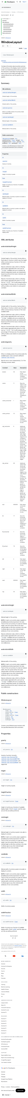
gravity (5, 161)
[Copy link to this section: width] (6, 891)
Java (25, 48)
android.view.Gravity (8, 357)
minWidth (5, 206)
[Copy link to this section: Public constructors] (19, 693)
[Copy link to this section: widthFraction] (12, 913)
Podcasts (3, 978)
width (4, 217)
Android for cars (5, 1010)
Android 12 (3, 1030)
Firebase (3, 1076)
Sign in (24, 1)
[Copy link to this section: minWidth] (9, 854)
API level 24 (8, 37)
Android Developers (5, 12)
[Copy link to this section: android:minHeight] (15, 605)
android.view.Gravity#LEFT (10, 760)
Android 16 (3, 1021)
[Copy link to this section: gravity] (7, 740)
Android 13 (3, 1028)
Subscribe (20, 1090)
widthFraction (7, 228)
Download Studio (5, 1046)
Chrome (3, 1074)
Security (3, 968)
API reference (6, 7)
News (2, 973)
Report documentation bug (7, 1057)
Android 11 (3, 1033)
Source (3, 971)
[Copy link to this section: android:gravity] (13, 342)
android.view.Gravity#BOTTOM (10, 759)
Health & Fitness (5, 989)
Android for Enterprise (6, 966)
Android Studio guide (6, 1039)
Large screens (4, 1002)
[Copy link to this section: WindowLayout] (12, 700)
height (5, 171)
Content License (18, 945)
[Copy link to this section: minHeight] (9, 817)
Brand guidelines (15, 1087)
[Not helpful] (13, 15)
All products (4, 1081)
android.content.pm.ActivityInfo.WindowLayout (15, 62)
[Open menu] (2, 2)
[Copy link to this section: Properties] (11, 734)
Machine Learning (5, 987)
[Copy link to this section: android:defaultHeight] (17, 246)
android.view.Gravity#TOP (9, 757)
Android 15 (3, 1023)
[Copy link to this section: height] (7, 771)
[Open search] (17, 2)
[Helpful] (10, 15)
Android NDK (4, 1049)
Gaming (3, 984)
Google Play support (6, 1060)
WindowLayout (6, 138)
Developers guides (5, 1041)
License (8, 1087)
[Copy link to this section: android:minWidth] (14, 649)
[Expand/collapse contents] (10, 19)
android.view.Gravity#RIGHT (10, 762)
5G (2, 996)
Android (3, 964)
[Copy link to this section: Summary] (10, 83)
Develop (13, 12)
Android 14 (3, 1026)
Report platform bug (6, 1055)
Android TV (3, 1012)
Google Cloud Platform (6, 1079)
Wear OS (3, 1005)
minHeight (6, 194)
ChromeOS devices (5, 1007)
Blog (2, 975)
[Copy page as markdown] (7, 46)
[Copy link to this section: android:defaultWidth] (17, 294)
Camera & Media (5, 991)
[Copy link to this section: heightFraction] (12, 792)
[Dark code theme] (26, 53)
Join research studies (6, 1062)
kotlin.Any (3, 60)
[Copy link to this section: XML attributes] (15, 240)
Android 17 (3, 1018)
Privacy (3, 994)
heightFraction (7, 182)
